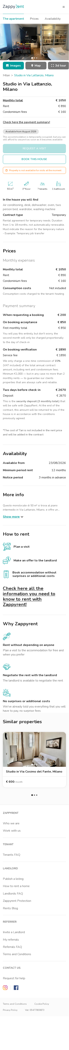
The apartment (13, 19)
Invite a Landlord (14, 932)
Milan (6, 75)
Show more (11, 516)
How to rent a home (16, 886)
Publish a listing (13, 879)
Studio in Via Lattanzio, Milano (34, 75)
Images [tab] (15, 65)
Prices (34, 19)
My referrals (11, 940)
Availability (53, 19)
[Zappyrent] (13, 7)
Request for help (14, 978)
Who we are (11, 823)
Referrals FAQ (12, 947)
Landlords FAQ (13, 893)
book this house (34, 159)
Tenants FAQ (11, 855)
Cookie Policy (41, 1003)
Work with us (12, 831)
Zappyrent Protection (17, 901)
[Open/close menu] (63, 7)
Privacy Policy (10, 1010)
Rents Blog (10, 908)
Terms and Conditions (17, 954)
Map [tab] (38, 65)
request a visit (34, 148)
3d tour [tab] (60, 65)
